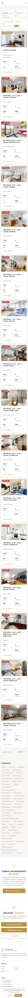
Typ (3, 11)
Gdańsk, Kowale (17, 770)
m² (11, 19)
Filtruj (16, 25)
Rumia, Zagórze (17, 832)
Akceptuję (18, 995)
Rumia (4, 835)
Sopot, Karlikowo (20, 841)
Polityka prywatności (14, 992)
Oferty (2, 969)
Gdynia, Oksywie (6, 807)
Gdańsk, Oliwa (19, 772)
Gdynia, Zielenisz (6, 821)
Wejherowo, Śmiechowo (8, 852)
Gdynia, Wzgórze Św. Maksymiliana (10, 818)
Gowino (4, 824)
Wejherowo (20, 852)
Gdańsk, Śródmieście (18, 781)
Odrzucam (9, 995)
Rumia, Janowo (6, 832)
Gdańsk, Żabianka (6, 784)
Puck (20, 827)
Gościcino (12, 824)
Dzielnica (4, 15)
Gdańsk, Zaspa (6, 781)
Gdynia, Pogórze (17, 807)
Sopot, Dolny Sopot (7, 838)
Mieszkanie (5, 13)
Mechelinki (20, 824)
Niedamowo (5, 827)
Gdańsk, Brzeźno (21, 767)
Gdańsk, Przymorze (18, 775)
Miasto (16, 11)
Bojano (4, 767)
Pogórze (13, 827)
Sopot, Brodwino (13, 835)
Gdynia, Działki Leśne (19, 795)
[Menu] (26, 3)
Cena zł (4, 23)
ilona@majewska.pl (7, 986)
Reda (4, 830)
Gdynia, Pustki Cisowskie (8, 810)
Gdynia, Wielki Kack (19, 812)
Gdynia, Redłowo (6, 812)
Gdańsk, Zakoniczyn (19, 778)
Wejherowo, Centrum (7, 847)
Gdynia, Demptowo (7, 795)
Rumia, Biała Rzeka (13, 830)
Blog (16, 966)
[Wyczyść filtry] (19, 26)
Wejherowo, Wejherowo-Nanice (9, 850)
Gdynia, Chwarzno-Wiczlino (9, 790)
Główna (3, 966)
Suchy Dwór (12, 844)
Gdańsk (16, 784)
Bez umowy (15, 936)
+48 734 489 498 (7, 984)
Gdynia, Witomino (6, 815)
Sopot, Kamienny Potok (8, 841)
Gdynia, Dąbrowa (6, 798)
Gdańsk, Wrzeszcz (7, 778)
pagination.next (21, 751)
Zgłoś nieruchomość (15, 924)
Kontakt (3, 971)
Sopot (4, 844)
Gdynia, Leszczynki (7, 804)
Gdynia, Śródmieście (18, 821)
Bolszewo (12, 767)
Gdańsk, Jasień (6, 770)
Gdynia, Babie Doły (7, 787)
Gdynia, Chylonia (6, 792)
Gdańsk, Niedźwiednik (7, 772)
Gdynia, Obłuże (19, 804)
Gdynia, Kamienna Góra (8, 801)
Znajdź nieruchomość (15, 930)
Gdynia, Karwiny (20, 801)
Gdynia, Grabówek (18, 798)
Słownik (16, 969)
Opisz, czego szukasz (13, 891)
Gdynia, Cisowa (17, 792)
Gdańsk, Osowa (6, 775)
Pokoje (16, 15)
